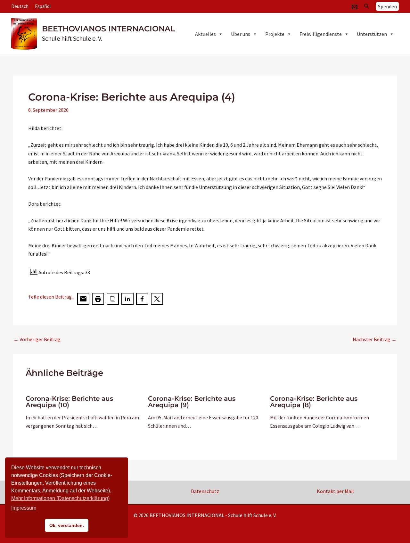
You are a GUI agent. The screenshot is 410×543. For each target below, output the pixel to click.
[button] (367, 6)
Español (43, 6)
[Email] (354, 7)
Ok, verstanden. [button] (66, 525)
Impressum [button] (23, 508)
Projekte (274, 34)
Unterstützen (372, 34)
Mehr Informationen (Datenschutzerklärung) (60, 498)
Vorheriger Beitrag (37, 339)
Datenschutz (205, 491)
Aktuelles (205, 34)
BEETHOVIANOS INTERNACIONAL (108, 28)
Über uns (240, 34)
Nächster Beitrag (375, 339)
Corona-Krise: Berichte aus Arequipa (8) (313, 402)
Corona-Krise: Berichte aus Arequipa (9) (191, 402)
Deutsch (20, 6)
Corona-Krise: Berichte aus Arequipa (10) (69, 402)
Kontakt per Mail (335, 491)
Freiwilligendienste (320, 34)
